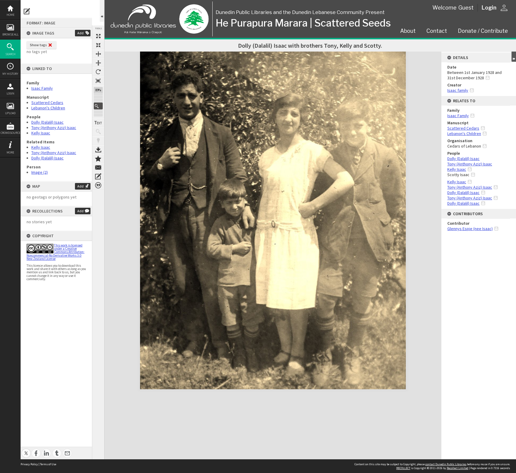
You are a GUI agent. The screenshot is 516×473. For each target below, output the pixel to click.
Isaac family (457, 90)
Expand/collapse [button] (514, 57)
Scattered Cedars (47, 102)
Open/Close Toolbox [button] (102, 11)
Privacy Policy (29, 464)
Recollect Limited (457, 468)
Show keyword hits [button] (98, 131)
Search (10, 54)
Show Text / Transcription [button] (98, 122)
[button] (98, 106)
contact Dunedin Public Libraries (445, 464)
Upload (10, 113)
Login (10, 93)
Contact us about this (98, 167)
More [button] (10, 152)
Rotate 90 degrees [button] (98, 71)
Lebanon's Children (48, 108)
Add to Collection (98, 158)
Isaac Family (42, 88)
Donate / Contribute (483, 31)
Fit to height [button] (98, 62)
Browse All (10, 34)
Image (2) (39, 172)
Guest (466, 7)
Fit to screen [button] (98, 45)
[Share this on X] (26, 450)
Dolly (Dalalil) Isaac (47, 122)
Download (98, 149)
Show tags (38, 45)
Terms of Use (48, 464)
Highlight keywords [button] (98, 140)
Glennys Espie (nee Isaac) (470, 228)
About (408, 31)
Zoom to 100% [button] (98, 80)
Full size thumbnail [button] (98, 36)
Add (80, 33)
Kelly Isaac (40, 133)
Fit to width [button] (98, 53)
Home (10, 15)
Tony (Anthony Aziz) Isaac (53, 127)
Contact (436, 31)
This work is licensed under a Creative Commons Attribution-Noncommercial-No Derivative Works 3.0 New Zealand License (56, 252)
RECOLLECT (403, 468)
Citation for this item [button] (98, 185)
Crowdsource (10, 133)
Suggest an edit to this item (27, 11)
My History (10, 74)
